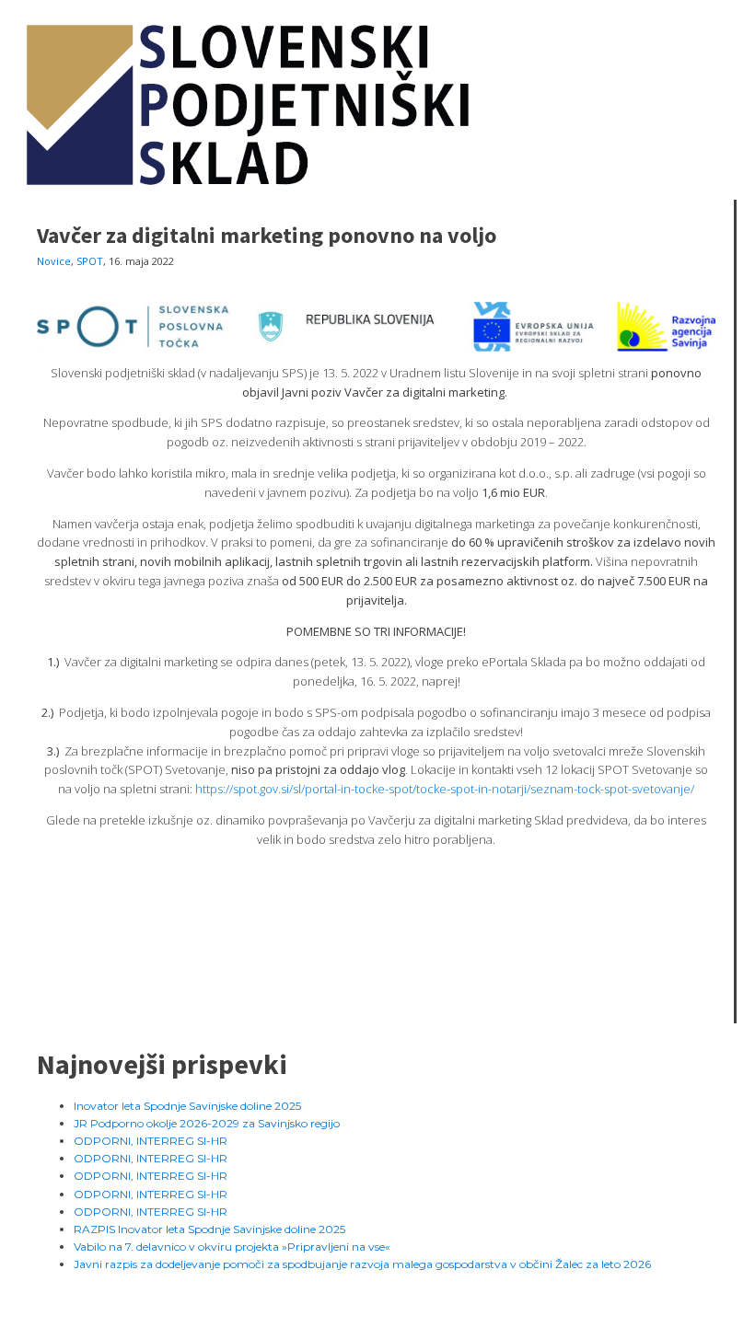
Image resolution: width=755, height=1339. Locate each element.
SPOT (89, 261)
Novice (54, 261)
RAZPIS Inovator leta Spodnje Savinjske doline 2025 (209, 1229)
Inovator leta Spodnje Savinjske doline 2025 (187, 1106)
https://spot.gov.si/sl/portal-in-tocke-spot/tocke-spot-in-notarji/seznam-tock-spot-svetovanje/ (444, 788)
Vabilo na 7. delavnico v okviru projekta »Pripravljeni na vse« (232, 1246)
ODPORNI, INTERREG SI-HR (150, 1141)
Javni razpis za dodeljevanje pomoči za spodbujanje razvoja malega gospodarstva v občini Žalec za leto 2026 (362, 1264)
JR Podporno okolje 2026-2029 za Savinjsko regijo (207, 1123)
